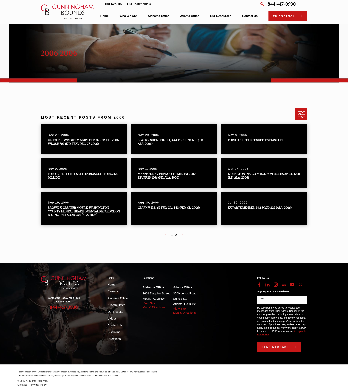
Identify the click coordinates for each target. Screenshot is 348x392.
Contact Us (115, 325)
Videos (112, 318)
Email (261, 298)
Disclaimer (114, 332)
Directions (114, 339)
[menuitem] (22, 385)
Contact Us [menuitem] (250, 16)
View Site (149, 303)
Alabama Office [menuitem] (158, 16)
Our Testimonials (139, 4)
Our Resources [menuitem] (220, 16)
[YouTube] (292, 285)
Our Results (113, 4)
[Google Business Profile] (284, 285)
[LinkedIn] (267, 285)
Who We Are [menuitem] (128, 16)
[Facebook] (259, 285)
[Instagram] (276, 285)
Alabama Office (118, 298)
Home (111, 284)
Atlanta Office (116, 305)
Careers (113, 291)
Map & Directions (154, 307)
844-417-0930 (282, 4)
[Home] (67, 11)
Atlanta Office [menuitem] (189, 16)
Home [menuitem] (104, 16)
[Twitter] (300, 285)
